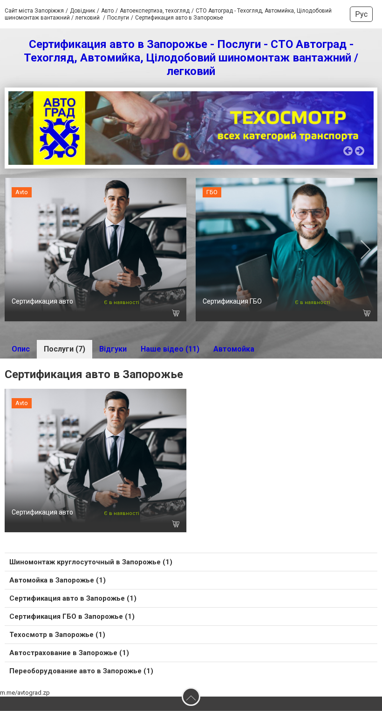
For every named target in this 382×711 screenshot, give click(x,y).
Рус (361, 14)
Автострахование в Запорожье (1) (69, 653)
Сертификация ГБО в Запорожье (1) (72, 616)
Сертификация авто (42, 301)
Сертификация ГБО (232, 301)
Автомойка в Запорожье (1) (57, 580)
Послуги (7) (64, 349)
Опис (21, 349)
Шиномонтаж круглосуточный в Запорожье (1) (90, 562)
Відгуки (113, 349)
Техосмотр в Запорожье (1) (57, 634)
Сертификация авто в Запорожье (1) (72, 598)
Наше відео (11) (170, 349)
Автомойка (233, 349)
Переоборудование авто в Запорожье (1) (81, 671)
